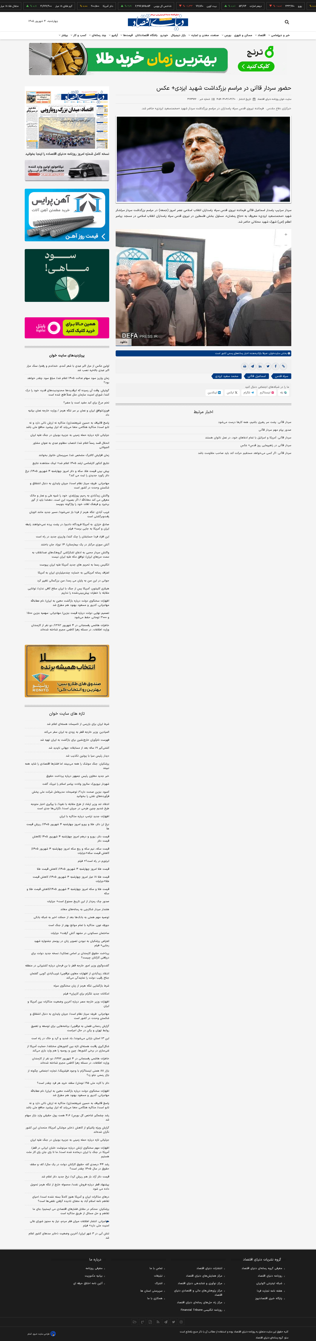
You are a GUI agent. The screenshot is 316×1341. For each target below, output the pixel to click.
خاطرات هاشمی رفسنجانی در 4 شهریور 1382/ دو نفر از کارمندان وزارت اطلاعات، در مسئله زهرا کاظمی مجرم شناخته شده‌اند (70, 1061)
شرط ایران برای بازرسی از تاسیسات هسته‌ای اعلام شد (78, 724)
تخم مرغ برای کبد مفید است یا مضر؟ (86, 403)
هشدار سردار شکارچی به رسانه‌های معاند (84, 909)
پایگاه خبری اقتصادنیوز (268, 1298)
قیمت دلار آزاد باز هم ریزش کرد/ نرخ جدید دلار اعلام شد (75, 1177)
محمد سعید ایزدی (226, 376)
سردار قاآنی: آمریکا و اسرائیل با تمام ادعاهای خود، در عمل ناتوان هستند (248, 438)
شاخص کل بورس (127, 6)
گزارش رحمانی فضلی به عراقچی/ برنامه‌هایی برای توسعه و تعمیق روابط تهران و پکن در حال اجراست (70, 1028)
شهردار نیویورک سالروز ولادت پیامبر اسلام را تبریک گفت (75, 784)
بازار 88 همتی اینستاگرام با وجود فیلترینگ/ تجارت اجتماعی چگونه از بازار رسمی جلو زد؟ (68, 1073)
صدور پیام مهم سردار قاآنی (275, 430)
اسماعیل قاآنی (257, 376)
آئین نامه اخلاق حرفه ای (88, 1283)
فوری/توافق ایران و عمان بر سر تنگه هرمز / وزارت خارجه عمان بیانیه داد (68, 413)
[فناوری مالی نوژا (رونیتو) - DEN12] (67, 671)
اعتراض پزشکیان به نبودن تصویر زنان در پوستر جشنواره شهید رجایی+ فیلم (71, 943)
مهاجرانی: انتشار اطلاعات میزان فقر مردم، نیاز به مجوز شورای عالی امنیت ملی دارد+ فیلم (69, 1223)
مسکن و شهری (243, 35)
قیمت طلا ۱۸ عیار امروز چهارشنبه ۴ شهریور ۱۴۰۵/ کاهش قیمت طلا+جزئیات (71, 879)
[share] (150, 1322)
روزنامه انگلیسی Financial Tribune (201, 1310)
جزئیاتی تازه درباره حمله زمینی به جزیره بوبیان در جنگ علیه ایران (69, 435)
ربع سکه (304, 6)
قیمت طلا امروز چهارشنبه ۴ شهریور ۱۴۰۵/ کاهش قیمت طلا (73, 869)
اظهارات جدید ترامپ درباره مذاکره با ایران (84, 816)
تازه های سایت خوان (67, 714)
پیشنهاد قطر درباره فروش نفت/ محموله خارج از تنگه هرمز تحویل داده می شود (69, 1187)
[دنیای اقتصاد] (158, 22)
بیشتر (64, 35)
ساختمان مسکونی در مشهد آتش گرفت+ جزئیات (80, 933)
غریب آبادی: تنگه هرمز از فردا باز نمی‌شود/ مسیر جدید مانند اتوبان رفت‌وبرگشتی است (69, 514)
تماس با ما (156, 1268)
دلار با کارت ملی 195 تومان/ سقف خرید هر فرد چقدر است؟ (73, 1083)
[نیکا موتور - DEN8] (67, 170)
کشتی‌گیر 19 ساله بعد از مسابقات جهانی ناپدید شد (79, 748)
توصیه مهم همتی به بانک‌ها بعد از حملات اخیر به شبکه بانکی (71, 917)
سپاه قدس (281, 376)
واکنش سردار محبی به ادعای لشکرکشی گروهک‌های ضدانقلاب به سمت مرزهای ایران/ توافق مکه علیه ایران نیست (70, 554)
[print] (244, 366)
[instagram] (181, 1322)
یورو (265, 6)
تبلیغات (158, 1276)
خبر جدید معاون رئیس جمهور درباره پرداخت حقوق (77, 776)
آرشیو (114, 35)
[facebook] (275, 366)
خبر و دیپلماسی (280, 35)
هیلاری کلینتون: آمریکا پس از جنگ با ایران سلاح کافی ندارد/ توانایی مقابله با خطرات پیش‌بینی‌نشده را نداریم (68, 591)
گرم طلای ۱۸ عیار (28, 6)
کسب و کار (79, 35)
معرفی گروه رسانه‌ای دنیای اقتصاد (262, 1268)
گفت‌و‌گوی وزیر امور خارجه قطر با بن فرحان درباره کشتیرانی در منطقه (67, 966)
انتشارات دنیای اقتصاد (209, 1268)
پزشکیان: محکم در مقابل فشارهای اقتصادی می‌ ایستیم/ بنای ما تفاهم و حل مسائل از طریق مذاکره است (71, 1211)
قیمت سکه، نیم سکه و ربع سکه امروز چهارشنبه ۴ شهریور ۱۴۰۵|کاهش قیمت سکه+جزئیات (70, 851)
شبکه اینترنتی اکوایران (269, 1283)
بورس (227, 35)
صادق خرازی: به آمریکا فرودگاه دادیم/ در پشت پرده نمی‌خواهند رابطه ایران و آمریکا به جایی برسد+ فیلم (67, 526)
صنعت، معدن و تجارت (204, 35)
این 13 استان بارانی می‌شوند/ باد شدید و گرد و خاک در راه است (70, 1038)
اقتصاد (261, 35)
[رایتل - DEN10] (67, 327)
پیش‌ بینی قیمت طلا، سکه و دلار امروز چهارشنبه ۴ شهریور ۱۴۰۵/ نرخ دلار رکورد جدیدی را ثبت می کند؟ (67, 473)
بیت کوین (177, 6)
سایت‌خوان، (273, 353)
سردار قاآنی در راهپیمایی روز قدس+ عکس (265, 445)
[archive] (135, 1322)
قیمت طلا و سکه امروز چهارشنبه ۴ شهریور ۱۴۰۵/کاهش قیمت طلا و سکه (68, 891)
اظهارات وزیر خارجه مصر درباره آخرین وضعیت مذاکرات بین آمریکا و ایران (68, 1004)
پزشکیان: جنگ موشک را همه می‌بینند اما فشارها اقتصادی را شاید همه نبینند (67, 766)
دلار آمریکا (73, 6)
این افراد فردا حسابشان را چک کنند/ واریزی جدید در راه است (72, 537)
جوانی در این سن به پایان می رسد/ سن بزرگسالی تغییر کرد (73, 581)
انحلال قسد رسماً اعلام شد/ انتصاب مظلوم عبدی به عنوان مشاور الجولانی (71, 445)
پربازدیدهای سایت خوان (66, 355)
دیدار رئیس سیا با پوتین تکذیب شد (87, 756)
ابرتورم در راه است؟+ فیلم (93, 861)
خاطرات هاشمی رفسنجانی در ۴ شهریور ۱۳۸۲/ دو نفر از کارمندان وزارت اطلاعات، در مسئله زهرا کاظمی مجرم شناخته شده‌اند (70, 627)
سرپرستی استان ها (151, 1291)
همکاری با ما (155, 1298)
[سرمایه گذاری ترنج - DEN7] (158, 59)
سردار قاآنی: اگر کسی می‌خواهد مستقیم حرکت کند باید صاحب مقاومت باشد (244, 453)
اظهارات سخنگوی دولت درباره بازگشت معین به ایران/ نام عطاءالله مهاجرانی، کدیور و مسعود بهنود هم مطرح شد (70, 603)
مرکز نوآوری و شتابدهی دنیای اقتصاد (200, 1283)
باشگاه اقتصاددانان (146, 35)
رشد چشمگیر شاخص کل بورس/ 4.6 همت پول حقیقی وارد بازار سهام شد (67, 1117)
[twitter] (267, 366)
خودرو (164, 35)
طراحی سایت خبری (41, 1334)
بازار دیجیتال (178, 35)
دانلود (123, 342)
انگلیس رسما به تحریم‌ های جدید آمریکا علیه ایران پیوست (74, 565)
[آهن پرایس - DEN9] (67, 215)
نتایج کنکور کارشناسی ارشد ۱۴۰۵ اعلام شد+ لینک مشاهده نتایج (70, 463)
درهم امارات (221, 6)
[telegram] (252, 366)
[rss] (158, 1322)
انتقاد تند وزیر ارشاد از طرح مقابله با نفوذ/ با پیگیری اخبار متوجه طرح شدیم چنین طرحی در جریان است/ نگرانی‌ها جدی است (70, 806)
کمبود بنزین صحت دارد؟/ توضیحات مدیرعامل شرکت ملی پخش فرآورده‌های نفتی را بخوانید (70, 794)
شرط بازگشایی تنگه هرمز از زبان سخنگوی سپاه (81, 986)
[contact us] (142, 1322)
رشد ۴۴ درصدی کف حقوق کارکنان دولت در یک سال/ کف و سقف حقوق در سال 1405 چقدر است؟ (69, 1166)
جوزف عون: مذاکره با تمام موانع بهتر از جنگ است (78, 925)
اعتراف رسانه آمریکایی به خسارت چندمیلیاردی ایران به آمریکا (73, 573)
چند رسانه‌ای (98, 35)
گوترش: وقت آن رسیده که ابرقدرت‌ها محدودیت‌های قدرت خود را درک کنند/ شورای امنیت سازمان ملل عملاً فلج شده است (67, 392)
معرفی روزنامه (94, 1268)
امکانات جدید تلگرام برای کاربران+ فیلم (86, 994)
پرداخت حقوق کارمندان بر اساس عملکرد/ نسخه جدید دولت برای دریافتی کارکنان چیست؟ (70, 955)
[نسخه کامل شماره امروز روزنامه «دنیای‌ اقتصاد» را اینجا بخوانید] (67, 118)
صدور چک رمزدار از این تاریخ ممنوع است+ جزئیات (78, 901)
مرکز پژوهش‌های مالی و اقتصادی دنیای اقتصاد (198, 1293)
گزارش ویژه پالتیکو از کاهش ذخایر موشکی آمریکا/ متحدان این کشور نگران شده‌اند (67, 1130)
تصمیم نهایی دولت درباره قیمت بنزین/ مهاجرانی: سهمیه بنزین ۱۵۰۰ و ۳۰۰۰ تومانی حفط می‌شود (68, 615)
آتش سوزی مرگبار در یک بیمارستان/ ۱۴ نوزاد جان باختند (75, 545)
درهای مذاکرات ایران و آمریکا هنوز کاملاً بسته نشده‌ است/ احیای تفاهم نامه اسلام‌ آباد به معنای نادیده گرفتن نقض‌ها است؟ (70, 1199)
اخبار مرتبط (203, 412)
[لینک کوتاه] (283, 366)
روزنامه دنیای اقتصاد (270, 1276)
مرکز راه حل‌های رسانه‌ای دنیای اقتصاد (199, 1302)
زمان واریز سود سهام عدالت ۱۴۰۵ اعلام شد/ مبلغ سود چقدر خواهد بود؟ (68, 380)
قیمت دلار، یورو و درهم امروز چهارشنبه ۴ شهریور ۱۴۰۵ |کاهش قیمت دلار (70, 839)
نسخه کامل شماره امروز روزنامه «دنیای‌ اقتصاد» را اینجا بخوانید (67, 154)
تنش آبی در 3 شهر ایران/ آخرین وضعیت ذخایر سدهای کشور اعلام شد (69, 1236)
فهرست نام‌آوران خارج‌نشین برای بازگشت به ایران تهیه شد (74, 740)
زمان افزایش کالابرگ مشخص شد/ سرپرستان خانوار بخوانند (74, 455)
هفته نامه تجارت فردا (269, 1291)
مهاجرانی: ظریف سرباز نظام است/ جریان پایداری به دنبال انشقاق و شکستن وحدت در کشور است (69, 485)
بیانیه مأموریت (94, 1276)
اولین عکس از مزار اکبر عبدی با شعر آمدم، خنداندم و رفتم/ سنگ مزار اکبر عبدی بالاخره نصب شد (68, 368)
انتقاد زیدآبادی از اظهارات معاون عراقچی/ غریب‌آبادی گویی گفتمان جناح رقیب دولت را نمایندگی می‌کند (69, 976)
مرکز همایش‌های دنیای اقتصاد (204, 1276)
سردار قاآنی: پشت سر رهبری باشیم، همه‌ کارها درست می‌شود (254, 422)
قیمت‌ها (127, 35)
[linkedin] (260, 366)
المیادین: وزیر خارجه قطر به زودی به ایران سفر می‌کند (76, 732)
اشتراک (159, 1283)
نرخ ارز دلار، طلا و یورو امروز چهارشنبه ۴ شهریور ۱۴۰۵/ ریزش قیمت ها (67, 826)
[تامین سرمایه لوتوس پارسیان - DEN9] (67, 275)
